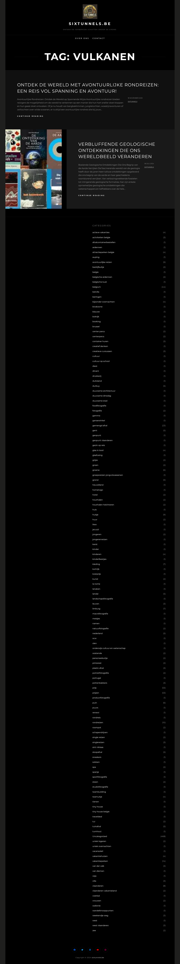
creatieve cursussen (102, 351)
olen (94, 643)
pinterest (97, 663)
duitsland (97, 381)
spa (94, 767)
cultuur (96, 356)
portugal (96, 678)
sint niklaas (97, 747)
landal (95, 594)
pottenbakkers (99, 683)
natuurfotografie (100, 628)
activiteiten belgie (101, 237)
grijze (95, 460)
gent (94, 430)
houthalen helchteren (103, 505)
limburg (96, 608)
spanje (95, 772)
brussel (96, 326)
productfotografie (101, 698)
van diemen (98, 871)
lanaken (96, 589)
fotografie (97, 411)
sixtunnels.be (90, 23)
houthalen (97, 500)
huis (94, 509)
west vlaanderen (100, 925)
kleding (96, 564)
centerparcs (98, 336)
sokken (96, 762)
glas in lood (97, 450)
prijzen (95, 693)
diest (94, 366)
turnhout (97, 831)
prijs (94, 688)
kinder (95, 549)
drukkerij (96, 376)
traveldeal (97, 816)
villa (94, 881)
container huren (100, 341)
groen (95, 465)
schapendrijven (100, 732)
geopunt (96, 435)
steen (95, 782)
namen (96, 623)
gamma (96, 415)
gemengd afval (99, 425)
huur (94, 519)
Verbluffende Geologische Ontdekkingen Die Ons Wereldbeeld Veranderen (116, 150)
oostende (97, 653)
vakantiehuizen (100, 856)
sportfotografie (99, 777)
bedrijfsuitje (98, 267)
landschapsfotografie (102, 599)
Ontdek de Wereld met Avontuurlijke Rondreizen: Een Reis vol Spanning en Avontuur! (88, 88)
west (94, 920)
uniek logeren (99, 841)
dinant (95, 371)
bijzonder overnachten (103, 302)
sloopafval (97, 752)
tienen (95, 802)
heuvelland (97, 485)
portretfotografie (100, 673)
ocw (94, 638)
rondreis (96, 717)
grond (95, 480)
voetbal (96, 896)
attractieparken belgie (103, 252)
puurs (95, 708)
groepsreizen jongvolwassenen (107, 475)
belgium (96, 287)
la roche (96, 584)
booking (96, 321)
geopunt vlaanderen (102, 440)
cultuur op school (101, 361)
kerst (94, 544)
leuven (95, 604)
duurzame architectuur (103, 391)
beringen (97, 297)
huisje (95, 514)
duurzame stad (99, 401)
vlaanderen (97, 886)
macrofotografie (100, 614)
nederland (97, 633)
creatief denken (100, 346)
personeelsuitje (100, 658)
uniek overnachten (101, 846)
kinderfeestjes (99, 559)
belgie (95, 272)
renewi (95, 712)
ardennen (97, 247)
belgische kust (99, 282)
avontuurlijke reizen (102, 262)
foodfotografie (99, 406)
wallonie (96, 906)
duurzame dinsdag (101, 396)
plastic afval (98, 668)
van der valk (98, 866)
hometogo (97, 490)
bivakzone (97, 307)
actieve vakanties (100, 232)
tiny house (97, 807)
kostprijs (96, 574)
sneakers (96, 757)
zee (94, 930)
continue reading (30, 116)
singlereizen (98, 742)
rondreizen (97, 722)
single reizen (98, 737)
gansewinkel (98, 420)
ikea (94, 524)
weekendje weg (100, 915)
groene (96, 470)
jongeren (96, 534)
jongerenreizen (99, 539)
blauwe (96, 312)
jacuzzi (95, 529)
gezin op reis (98, 445)
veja (94, 876)
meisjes (96, 618)
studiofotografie (100, 787)
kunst (95, 579)
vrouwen (96, 901)
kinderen (96, 554)
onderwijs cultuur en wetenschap (109, 648)
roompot (96, 727)
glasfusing (97, 455)
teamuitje (97, 797)
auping (95, 257)
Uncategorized (99, 836)
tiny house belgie (100, 811)
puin (94, 703)
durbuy (96, 386)
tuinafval (96, 826)
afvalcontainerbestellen (103, 242)
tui (93, 821)
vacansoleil (97, 851)
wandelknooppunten (103, 910)
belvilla (95, 292)
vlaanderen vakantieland (104, 891)
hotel (95, 495)
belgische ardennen (102, 277)
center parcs (98, 331)
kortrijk (95, 569)
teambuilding (99, 792)
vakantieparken (100, 861)
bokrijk (95, 316)
